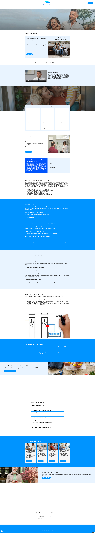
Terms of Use (50, 530)
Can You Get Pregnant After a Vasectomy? (52, 451)
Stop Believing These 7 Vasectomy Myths (41, 451)
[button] (43, 7)
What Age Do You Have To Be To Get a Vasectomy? (64, 451)
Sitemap (53, 530)
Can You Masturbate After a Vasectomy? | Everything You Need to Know (30, 451)
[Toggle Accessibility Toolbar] (2, 531)
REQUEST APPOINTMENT (47, 506)
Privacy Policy (46, 530)
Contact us (29, 54)
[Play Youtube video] (47, 325)
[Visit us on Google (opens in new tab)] (6, 3)
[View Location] (81, 3)
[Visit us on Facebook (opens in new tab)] (2, 3)
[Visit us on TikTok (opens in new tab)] (3, 3)
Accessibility (42, 530)
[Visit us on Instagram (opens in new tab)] (4, 3)
